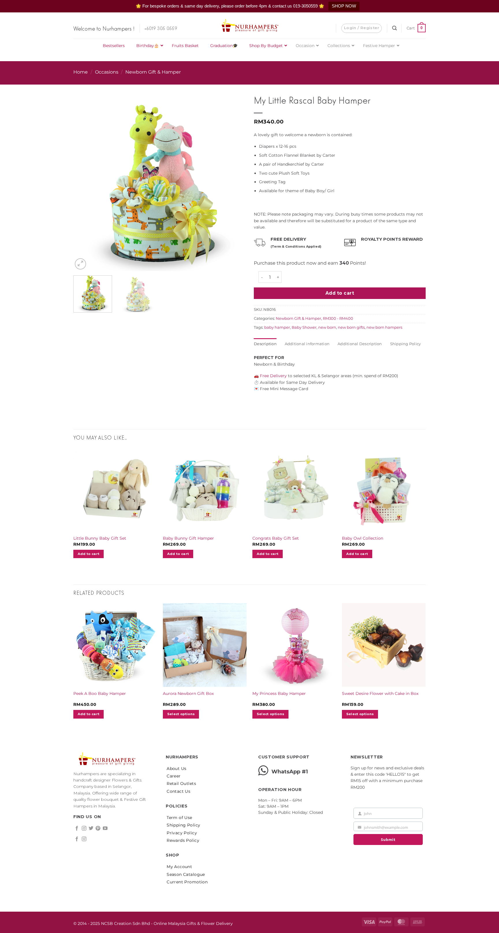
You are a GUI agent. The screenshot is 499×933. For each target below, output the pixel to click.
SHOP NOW (344, 5)
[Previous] (84, 174)
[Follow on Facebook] (77, 828)
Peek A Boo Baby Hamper (99, 693)
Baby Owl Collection (362, 538)
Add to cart (339, 293)
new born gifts (351, 327)
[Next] (234, 174)
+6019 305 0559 (160, 28)
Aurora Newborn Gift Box (188, 693)
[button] (361, 28)
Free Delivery (273, 375)
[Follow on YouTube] (105, 828)
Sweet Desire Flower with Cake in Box (380, 693)
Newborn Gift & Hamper (153, 72)
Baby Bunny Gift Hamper (188, 538)
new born (327, 327)
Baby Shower (304, 327)
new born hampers (384, 327)
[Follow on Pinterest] (98, 828)
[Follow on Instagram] (84, 828)
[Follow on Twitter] (91, 828)
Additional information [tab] (307, 344)
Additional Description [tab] (360, 344)
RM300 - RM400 (338, 318)
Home (80, 72)
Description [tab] (265, 344)
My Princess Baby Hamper (279, 693)
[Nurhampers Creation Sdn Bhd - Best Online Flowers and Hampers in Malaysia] (249, 26)
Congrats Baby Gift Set (275, 538)
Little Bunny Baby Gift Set (99, 538)
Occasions (106, 72)
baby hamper (277, 327)
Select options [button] (181, 714)
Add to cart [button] (89, 554)
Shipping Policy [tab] (405, 344)
